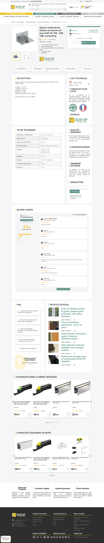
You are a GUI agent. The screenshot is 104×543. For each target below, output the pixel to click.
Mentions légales (37, 521)
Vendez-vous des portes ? (28, 348)
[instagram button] (91, 1)
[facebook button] (85, 1)
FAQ (54, 521)
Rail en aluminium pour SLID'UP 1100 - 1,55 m (41, 402)
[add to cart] (30, 414)
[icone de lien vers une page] (34, 537)
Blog (81, 1)
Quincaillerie (93, 14)
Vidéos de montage (79, 528)
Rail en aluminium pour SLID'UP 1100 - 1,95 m (61, 402)
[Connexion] (78, 7)
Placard (6, 16)
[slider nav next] (90, 401)
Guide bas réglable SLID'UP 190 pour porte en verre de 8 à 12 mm (42, 458)
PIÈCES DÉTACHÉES (52, 69)
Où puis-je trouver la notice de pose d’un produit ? (28, 311)
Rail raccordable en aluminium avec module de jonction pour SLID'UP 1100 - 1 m (80, 403)
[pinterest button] (89, 1)
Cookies (35, 525)
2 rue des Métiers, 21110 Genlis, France (21, 521)
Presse (55, 525)
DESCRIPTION (21, 69)
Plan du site (77, 530)
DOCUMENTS (38, 69)
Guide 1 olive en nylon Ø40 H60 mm (79, 458)
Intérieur (12, 16)
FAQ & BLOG (87, 69)
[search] (64, 9)
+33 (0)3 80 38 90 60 (19, 526)
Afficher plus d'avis (63, 289)
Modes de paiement (58, 519)
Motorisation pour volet (45, 14)
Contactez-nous (26, 1)
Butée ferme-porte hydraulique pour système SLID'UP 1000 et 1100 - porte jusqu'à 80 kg (22, 403)
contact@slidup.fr (19, 524)
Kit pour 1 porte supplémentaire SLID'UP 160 (60, 458)
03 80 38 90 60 (36, 1)
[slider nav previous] (13, 401)
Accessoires (98, 16)
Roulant (51, 16)
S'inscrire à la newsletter (80, 537)
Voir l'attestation (26, 220)
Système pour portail (69, 14)
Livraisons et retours (59, 517)
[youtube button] (87, 1)
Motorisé (25, 16)
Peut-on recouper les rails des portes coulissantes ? (27, 320)
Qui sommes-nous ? (38, 517)
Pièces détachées (89, 16)
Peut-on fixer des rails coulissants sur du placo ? (26, 340)
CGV (34, 523)
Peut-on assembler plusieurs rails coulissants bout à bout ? (28, 330)
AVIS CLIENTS (70, 69)
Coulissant (45, 16)
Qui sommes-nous (16, 1)
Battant (38, 16)
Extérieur (19, 16)
